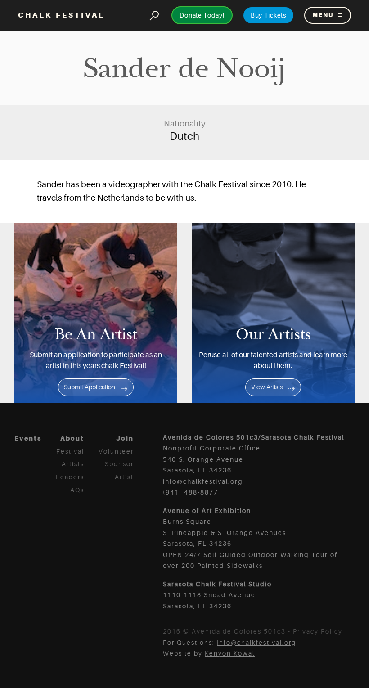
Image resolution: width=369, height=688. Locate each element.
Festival (70, 451)
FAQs (75, 490)
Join (125, 438)
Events (27, 438)
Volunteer (116, 451)
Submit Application (89, 387)
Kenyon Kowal (230, 653)
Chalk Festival (61, 15)
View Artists (267, 387)
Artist (124, 477)
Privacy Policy (317, 631)
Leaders (70, 477)
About (72, 438)
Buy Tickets (268, 15)
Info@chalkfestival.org (256, 642)
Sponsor (119, 464)
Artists (73, 464)
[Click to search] (154, 15)
